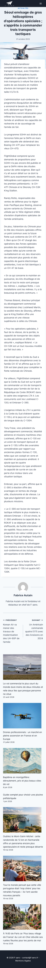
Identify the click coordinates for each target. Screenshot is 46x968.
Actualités (23, 8)
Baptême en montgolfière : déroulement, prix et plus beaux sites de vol (22, 780)
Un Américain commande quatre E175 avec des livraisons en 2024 (34, 629)
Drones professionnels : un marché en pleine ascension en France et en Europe (22, 735)
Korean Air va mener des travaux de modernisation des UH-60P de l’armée (11, 631)
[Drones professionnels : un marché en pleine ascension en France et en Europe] (23, 715)
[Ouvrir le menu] (40, 3)
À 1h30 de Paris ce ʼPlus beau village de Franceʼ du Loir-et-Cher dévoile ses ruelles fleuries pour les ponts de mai (23, 937)
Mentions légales (23, 960)
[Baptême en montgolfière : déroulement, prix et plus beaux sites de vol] (23, 760)
